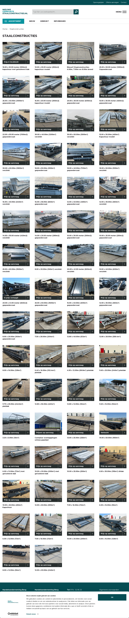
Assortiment (15, 21)
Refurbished (60, 21)
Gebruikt (44, 21)
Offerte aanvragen (112, 2)
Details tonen (31, 614)
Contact (123, 2)
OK (112, 597)
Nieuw (32, 21)
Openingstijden (98, 2)
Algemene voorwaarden (109, 590)
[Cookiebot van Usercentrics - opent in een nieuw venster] (13, 614)
